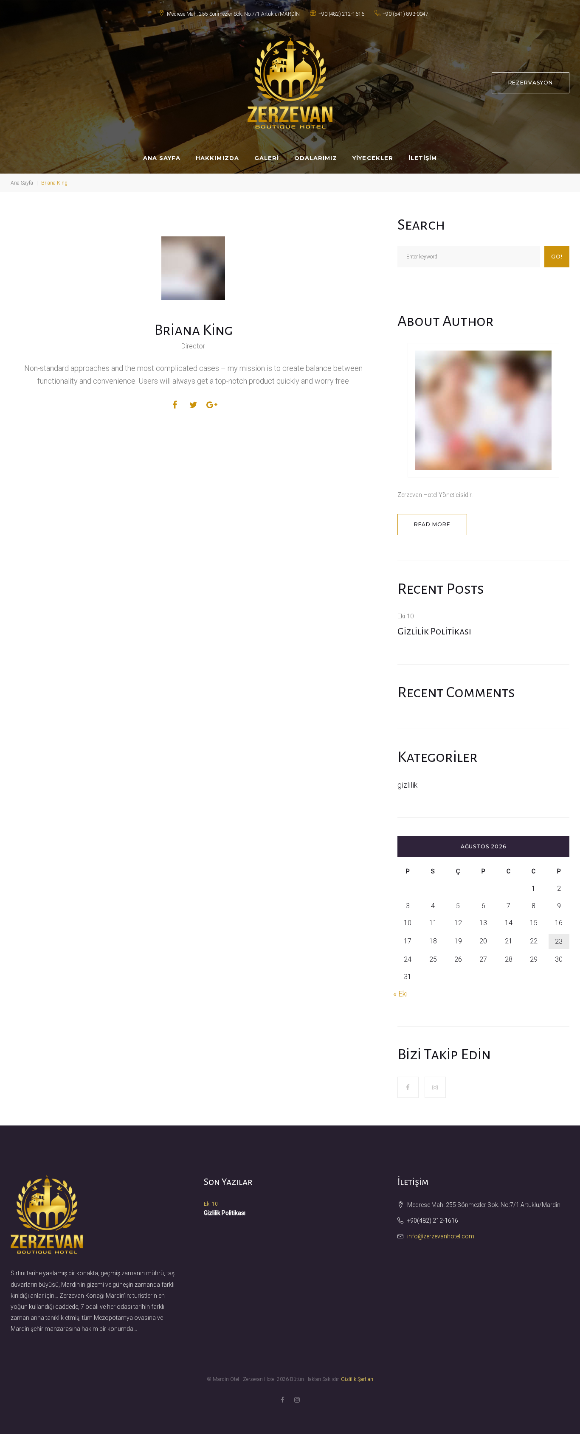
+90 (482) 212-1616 (341, 14)
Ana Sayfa (161, 157)
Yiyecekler (372, 157)
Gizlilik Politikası (434, 631)
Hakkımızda (217, 157)
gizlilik (407, 784)
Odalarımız (315, 157)
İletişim (422, 157)
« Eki (400, 993)
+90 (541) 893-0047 (405, 14)
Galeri (266, 157)
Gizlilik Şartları (357, 1379)
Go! (557, 256)
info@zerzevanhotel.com (440, 1236)
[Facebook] (408, 1087)
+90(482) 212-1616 (432, 1220)
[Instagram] (435, 1087)
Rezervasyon (530, 82)
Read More (432, 524)
